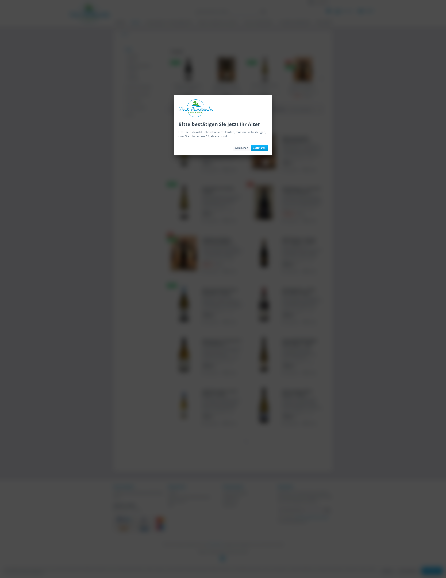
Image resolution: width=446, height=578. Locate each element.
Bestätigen (259, 148)
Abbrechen (241, 148)
